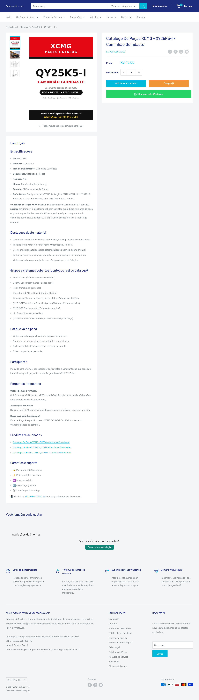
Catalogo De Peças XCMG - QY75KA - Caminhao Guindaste (42, 447)
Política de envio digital (120, 642)
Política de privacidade (120, 633)
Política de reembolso (120, 628)
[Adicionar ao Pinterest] (176, 51)
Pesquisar (114, 618)
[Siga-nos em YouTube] (101, 685)
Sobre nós (114, 661)
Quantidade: (112, 72)
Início (8, 17)
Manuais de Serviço (118, 656)
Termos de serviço (118, 637)
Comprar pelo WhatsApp (150, 94)
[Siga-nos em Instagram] (95, 685)
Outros (124, 17)
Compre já (169, 83)
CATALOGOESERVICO (115, 51)
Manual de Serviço (52, 17)
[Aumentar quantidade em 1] (139, 72)
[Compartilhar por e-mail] (187, 51)
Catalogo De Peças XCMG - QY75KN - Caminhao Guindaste (42, 452)
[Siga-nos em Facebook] (90, 685)
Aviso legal (114, 647)
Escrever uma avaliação (100, 547)
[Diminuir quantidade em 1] (124, 72)
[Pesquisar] (143, 6)
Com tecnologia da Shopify (18, 690)
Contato (141, 17)
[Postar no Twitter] (181, 51)
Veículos (94, 17)
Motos (110, 17)
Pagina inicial (12, 27)
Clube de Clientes (118, 666)
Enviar (160, 653)
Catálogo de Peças (25, 17)
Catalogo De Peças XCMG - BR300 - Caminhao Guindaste (41, 442)
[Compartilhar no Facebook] (170, 51)
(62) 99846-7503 (33, 496)
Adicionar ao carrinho (126, 83)
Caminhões (76, 17)
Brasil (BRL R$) (13, 680)
